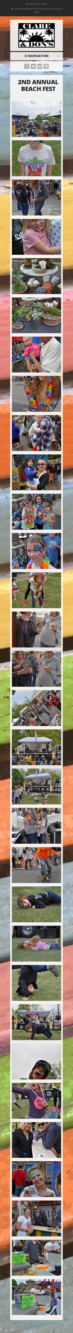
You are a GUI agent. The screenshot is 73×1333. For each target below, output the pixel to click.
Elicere (41, 1327)
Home (37, 56)
